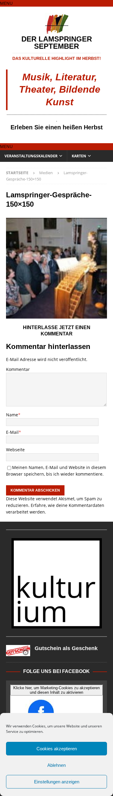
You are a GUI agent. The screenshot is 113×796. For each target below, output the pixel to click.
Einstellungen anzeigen (56, 781)
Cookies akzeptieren (56, 748)
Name (12, 415)
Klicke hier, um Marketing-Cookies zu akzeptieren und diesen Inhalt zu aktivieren (56, 690)
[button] (6, 3)
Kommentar (18, 369)
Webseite (15, 449)
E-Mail (12, 432)
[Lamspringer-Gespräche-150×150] (56, 315)
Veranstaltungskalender (31, 156)
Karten (79, 156)
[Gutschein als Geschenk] (18, 650)
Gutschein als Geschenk (66, 648)
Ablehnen (56, 765)
